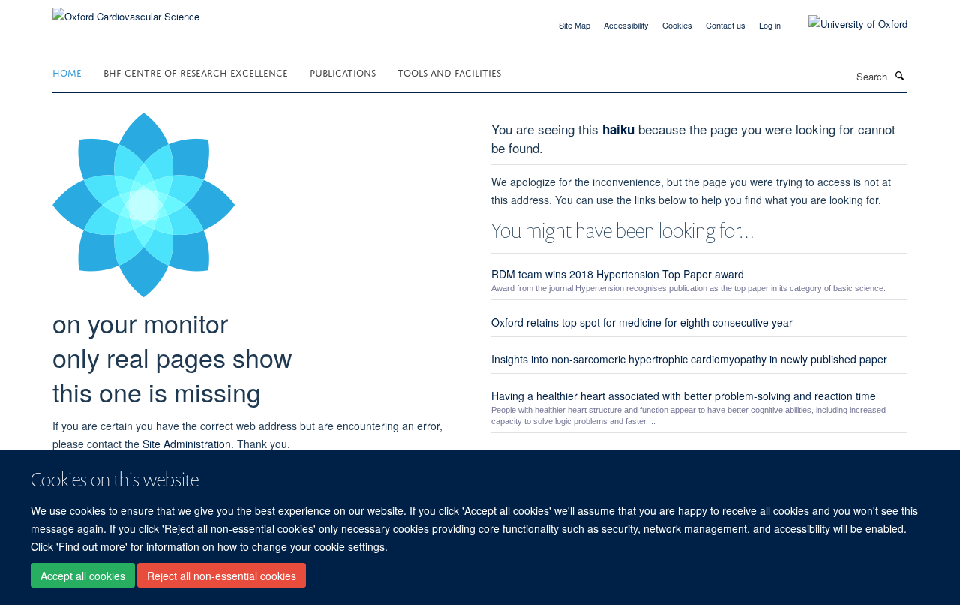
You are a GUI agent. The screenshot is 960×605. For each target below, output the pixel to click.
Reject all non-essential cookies (221, 575)
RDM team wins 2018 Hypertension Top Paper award (617, 273)
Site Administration (186, 443)
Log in (770, 25)
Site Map (574, 25)
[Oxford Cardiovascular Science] (126, 11)
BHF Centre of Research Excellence (196, 72)
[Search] (899, 75)
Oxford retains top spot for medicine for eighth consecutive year (642, 322)
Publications (343, 72)
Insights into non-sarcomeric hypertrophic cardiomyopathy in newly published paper (689, 358)
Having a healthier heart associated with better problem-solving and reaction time (683, 395)
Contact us (726, 25)
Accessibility (626, 25)
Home (67, 72)
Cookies (677, 25)
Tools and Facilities (449, 72)
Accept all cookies (82, 575)
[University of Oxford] (847, 24)
